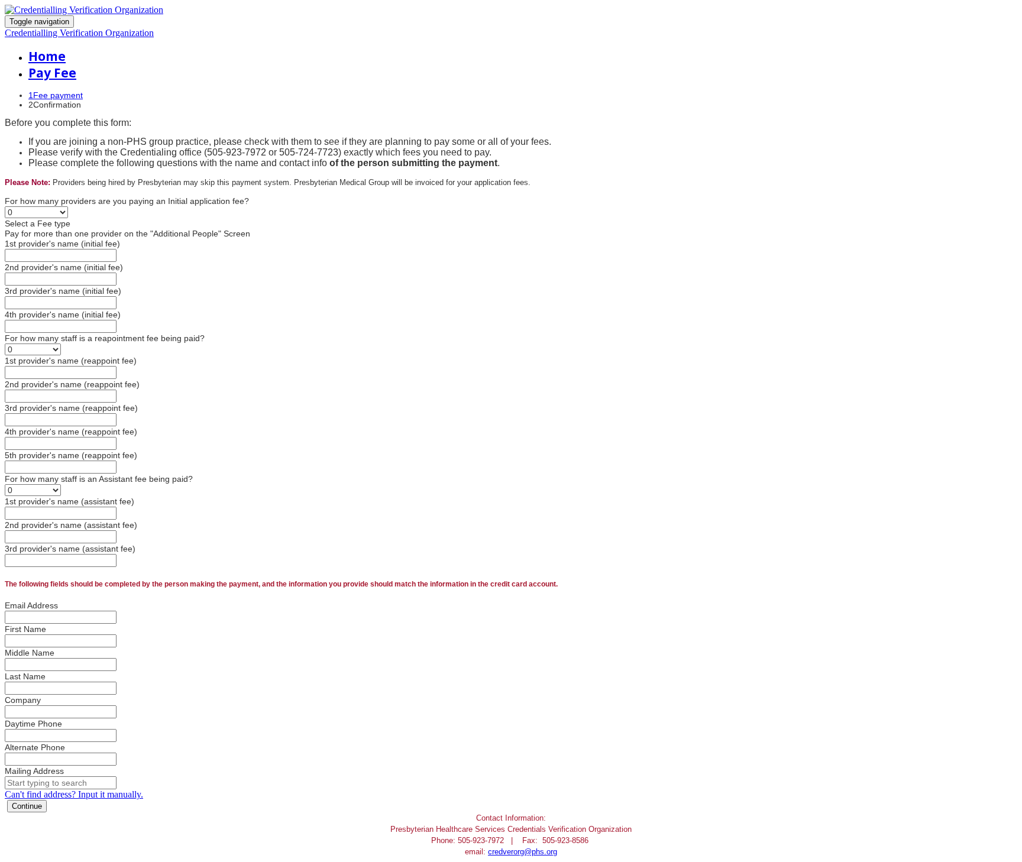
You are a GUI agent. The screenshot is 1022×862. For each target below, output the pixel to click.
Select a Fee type (37, 223)
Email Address (31, 605)
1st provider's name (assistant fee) (69, 501)
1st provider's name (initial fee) (62, 243)
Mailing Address (34, 771)
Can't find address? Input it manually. (74, 794)
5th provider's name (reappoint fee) (71, 455)
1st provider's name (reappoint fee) (71, 360)
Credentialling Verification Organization (79, 33)
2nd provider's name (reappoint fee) (72, 384)
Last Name (25, 676)
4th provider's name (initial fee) (63, 314)
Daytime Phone (33, 723)
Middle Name (29, 652)
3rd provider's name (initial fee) (63, 291)
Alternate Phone (35, 747)
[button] (27, 806)
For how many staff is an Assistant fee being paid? (99, 479)
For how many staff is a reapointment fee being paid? (105, 338)
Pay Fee (52, 72)
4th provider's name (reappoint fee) (71, 431)
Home (47, 56)
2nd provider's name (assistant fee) (71, 525)
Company (23, 700)
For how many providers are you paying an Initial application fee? (127, 201)
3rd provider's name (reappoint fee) (71, 408)
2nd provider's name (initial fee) (64, 267)
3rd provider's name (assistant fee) (70, 548)
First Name (25, 629)
